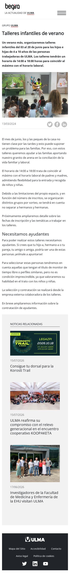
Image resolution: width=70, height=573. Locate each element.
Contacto (56, 548)
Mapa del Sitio (17, 548)
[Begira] (13, 6)
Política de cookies (43, 556)
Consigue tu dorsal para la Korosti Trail (32, 368)
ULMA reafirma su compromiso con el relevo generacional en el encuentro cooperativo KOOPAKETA (34, 427)
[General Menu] (61, 13)
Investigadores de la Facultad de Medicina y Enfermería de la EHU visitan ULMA (34, 497)
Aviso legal (22, 556)
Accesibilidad (38, 548)
